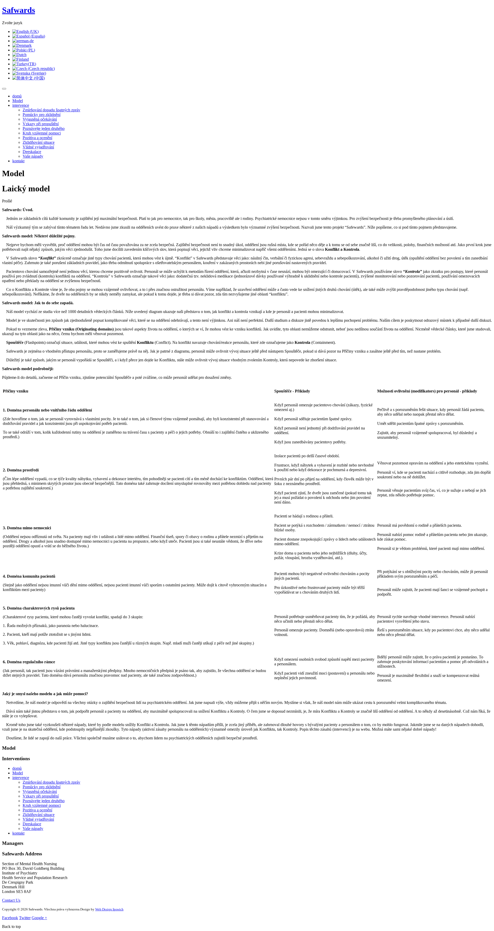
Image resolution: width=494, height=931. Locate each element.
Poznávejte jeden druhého (44, 128)
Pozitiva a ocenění (37, 138)
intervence (20, 105)
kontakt (18, 161)
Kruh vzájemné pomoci (42, 133)
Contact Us (11, 900)
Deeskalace (32, 151)
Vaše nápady (33, 156)
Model (17, 101)
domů (17, 96)
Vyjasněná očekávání (40, 119)
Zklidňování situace (39, 142)
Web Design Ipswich (109, 909)
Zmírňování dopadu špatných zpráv (51, 110)
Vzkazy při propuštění (41, 124)
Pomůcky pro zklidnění (41, 114)
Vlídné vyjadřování (38, 147)
